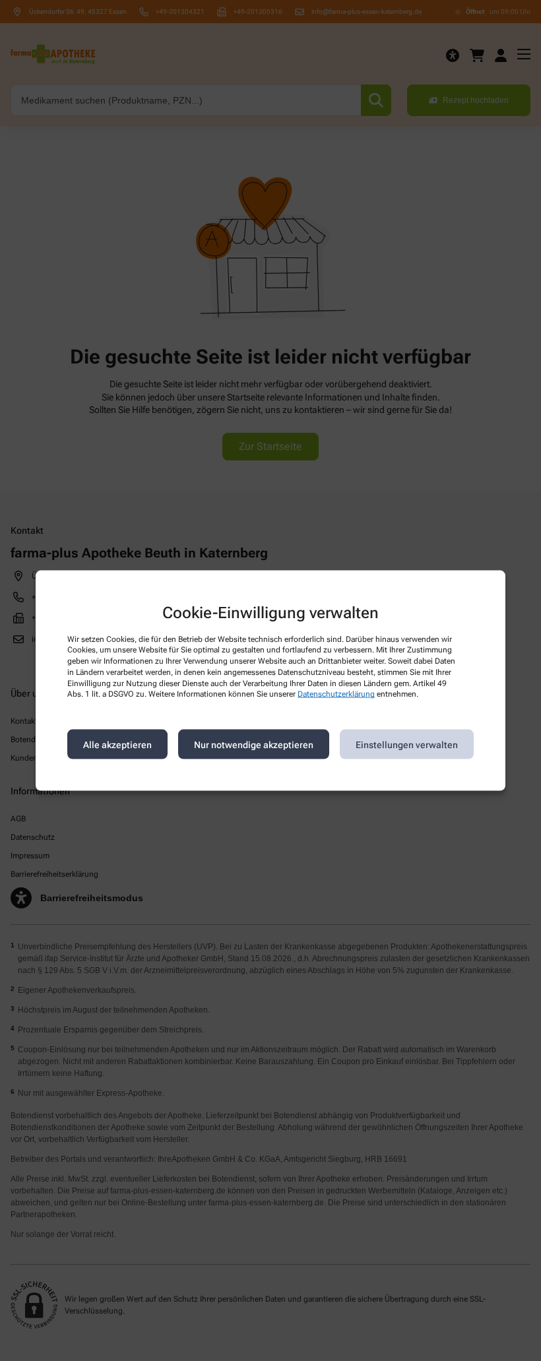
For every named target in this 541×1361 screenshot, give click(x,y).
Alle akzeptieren (117, 744)
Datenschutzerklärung (336, 694)
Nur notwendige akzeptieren (253, 744)
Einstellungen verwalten (407, 744)
